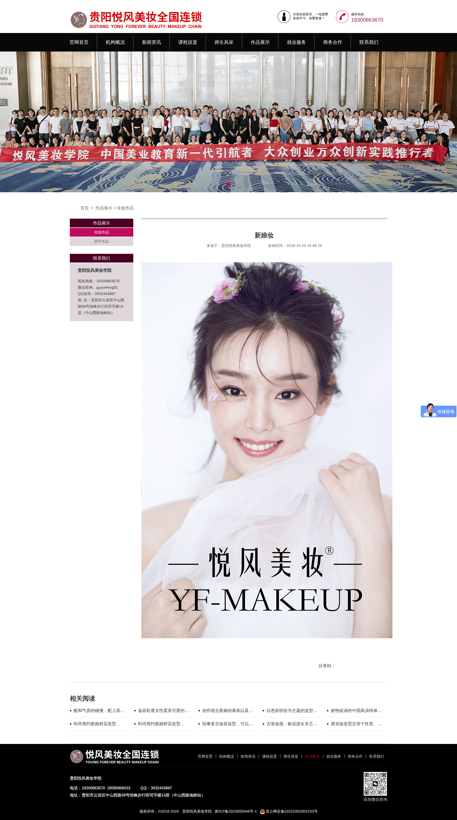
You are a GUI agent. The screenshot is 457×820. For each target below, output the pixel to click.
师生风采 (224, 42)
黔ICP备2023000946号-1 (236, 811)
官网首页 (79, 42)
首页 (84, 208)
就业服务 (296, 42)
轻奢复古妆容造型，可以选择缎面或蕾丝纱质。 (227, 724)
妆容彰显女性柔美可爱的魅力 (163, 711)
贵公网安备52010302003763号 (291, 811)
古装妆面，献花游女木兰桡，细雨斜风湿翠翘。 (290, 724)
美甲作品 (101, 241)
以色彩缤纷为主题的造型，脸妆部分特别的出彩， (292, 711)
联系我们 (368, 42)
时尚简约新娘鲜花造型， (97, 723)
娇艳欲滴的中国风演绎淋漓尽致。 (356, 711)
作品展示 (260, 42)
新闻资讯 (151, 42)
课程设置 (187, 42)
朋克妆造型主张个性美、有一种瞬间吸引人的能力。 (356, 724)
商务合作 (332, 42)
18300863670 (367, 20)
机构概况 (115, 42)
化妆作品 (125, 208)
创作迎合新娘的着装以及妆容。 (227, 711)
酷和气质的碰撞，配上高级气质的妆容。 (99, 711)
